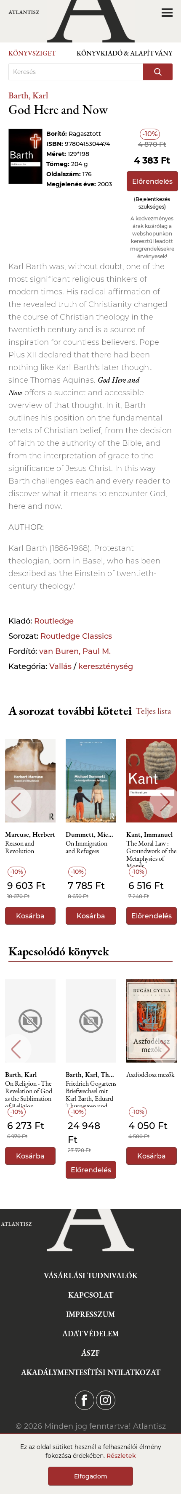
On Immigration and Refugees (86, 847)
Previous (16, 802)
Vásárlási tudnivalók (91, 1275)
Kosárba (30, 916)
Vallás (60, 666)
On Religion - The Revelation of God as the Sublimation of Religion (28, 1093)
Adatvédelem (90, 1333)
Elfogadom (90, 1476)
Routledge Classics (76, 636)
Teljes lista (153, 711)
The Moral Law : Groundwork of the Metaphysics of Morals (151, 853)
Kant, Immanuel (149, 834)
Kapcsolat (90, 1295)
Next (165, 802)
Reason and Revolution (19, 847)
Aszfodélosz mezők (150, 1075)
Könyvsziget (32, 53)
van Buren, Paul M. (75, 651)
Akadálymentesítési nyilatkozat (90, 1372)
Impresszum (90, 1314)
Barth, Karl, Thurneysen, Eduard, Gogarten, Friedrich (91, 1075)
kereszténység (105, 666)
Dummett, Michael (91, 834)
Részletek (121, 1456)
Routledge (54, 621)
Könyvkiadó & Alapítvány (125, 53)
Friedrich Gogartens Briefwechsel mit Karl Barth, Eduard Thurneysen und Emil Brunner (91, 1093)
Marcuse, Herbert (30, 834)
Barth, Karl (28, 95)
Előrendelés (152, 181)
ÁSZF (90, 1353)
